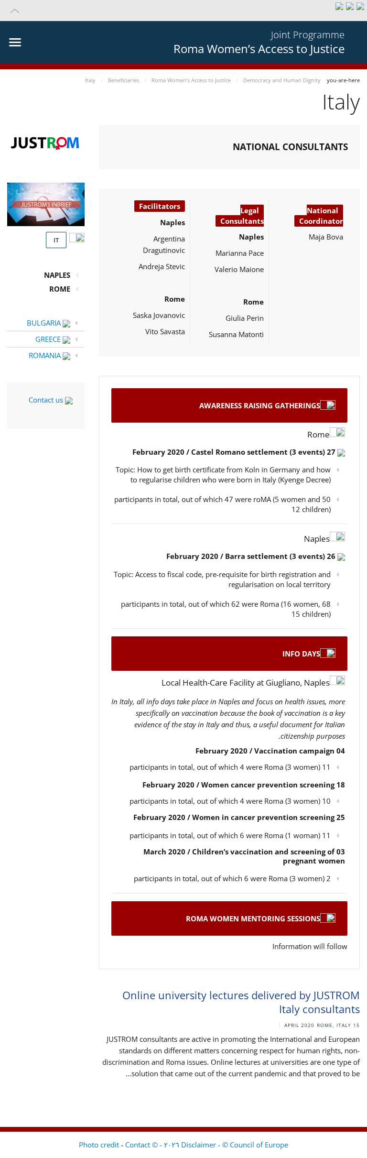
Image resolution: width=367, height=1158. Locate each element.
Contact (137, 1144)
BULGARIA (45, 323)
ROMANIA (46, 355)
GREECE (49, 339)
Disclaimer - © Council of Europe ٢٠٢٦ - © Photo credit (183, 1144)
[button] (183, 10)
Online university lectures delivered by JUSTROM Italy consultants (241, 1002)
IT (56, 240)
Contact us (47, 399)
